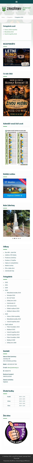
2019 (6, 290)
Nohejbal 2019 (11, 295)
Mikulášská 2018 (9, 31)
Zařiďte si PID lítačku (10, 255)
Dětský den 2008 (11, 342)
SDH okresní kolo (12, 306)
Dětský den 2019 (11, 300)
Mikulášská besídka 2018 (14, 319)
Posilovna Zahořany (10, 257)
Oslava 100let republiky (10, 29)
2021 (6, 285)
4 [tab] (18, 238)
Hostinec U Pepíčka (10, 260)
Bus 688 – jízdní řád (10, 252)
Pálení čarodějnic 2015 (13, 327)
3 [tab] (16, 238)
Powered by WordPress (9, 460)
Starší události (9, 324)
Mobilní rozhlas (9, 265)
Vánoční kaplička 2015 (13, 332)
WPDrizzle (27, 460)
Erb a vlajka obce (10, 268)
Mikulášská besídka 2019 (14, 292)
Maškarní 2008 (11, 340)
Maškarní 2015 (11, 329)
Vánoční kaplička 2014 (13, 334)
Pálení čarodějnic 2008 (13, 337)
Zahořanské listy (9, 270)
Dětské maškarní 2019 (13, 308)
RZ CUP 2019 (11, 298)
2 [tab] (14, 238)
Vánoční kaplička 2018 (10, 34)
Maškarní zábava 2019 (13, 311)
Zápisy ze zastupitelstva (11, 263)
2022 (6, 282)
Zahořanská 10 (11, 303)
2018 (6, 314)
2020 (6, 287)
